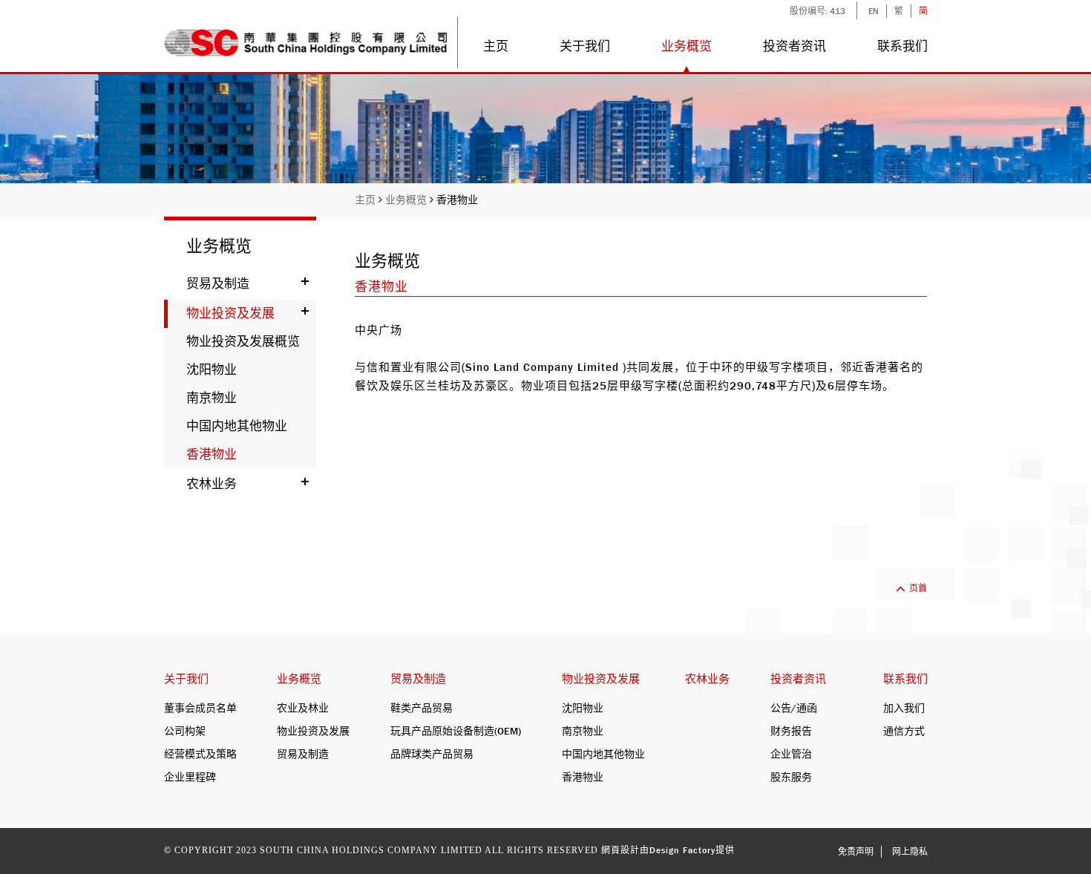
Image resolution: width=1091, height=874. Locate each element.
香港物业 (457, 199)
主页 (495, 46)
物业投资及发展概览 (243, 341)
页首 (918, 588)
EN (873, 11)
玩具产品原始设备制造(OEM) (455, 730)
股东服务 (791, 776)
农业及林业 (303, 707)
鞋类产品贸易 (421, 707)
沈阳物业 (211, 370)
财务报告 (791, 730)
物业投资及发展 (230, 313)
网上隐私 (910, 852)
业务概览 (686, 46)
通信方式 (904, 730)
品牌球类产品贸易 (432, 753)
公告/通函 (793, 707)
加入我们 (904, 707)
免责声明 (856, 852)
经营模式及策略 (200, 753)
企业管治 (791, 753)
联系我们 (902, 46)
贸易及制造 (217, 284)
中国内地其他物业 (236, 426)
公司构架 (185, 730)
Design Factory (682, 850)
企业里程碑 (190, 776)
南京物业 (211, 398)
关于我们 (585, 46)
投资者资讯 (794, 46)
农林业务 (211, 484)
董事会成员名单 (200, 707)
